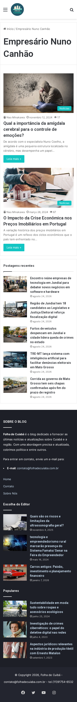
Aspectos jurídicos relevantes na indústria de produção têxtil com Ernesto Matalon (51, 648)
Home (7, 479)
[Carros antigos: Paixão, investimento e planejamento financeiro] (15, 573)
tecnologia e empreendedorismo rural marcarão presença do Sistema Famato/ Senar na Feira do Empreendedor (48, 546)
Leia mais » (14, 158)
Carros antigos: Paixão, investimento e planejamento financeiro (50, 571)
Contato (8, 486)
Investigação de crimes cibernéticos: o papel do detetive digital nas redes (48, 628)
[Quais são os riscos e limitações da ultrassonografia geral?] (15, 522)
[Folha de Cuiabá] (17, 9)
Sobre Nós (10, 493)
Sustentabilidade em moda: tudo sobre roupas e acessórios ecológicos (49, 607)
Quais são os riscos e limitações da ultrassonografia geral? (47, 521)
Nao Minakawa (16, 117)
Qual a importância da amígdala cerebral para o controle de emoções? (34, 129)
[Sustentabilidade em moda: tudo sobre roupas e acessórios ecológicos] (15, 609)
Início (10, 29)
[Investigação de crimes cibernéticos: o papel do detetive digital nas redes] (15, 629)
